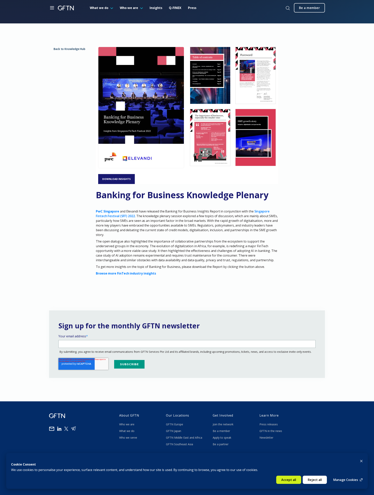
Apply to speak (222, 437)
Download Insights (116, 179)
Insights (156, 8)
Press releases (268, 424)
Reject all (315, 480)
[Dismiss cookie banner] (361, 460)
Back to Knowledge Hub (69, 49)
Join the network (223, 424)
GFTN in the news (270, 431)
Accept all (288, 480)
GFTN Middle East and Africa (184, 437)
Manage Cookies (345, 480)
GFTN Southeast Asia (179, 444)
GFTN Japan (174, 431)
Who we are (129, 8)
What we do (99, 8)
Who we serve (128, 437)
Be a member (221, 431)
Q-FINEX (175, 8)
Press (192, 8)
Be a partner (220, 444)
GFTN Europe (175, 424)
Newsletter (266, 437)
